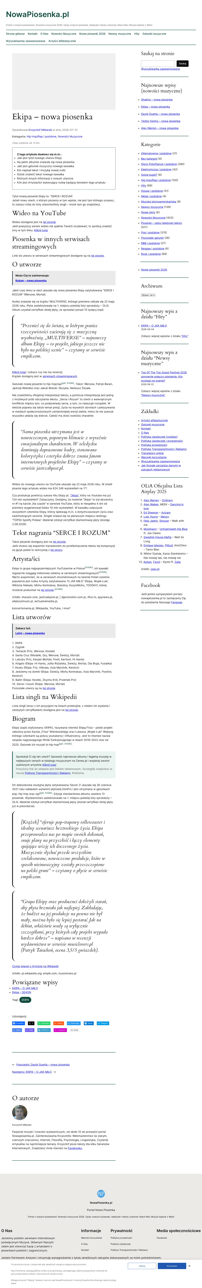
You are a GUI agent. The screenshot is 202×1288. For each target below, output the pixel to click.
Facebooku (75, 1148)
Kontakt (146, 428)
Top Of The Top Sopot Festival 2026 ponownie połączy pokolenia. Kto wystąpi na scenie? (164, 376)
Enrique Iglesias (153, 545)
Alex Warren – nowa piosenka (159, 128)
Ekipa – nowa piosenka (155, 106)
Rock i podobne (151, 254)
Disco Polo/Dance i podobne (159, 164)
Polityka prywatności (154, 445)
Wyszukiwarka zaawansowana (160, 68)
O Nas (145, 432)
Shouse (164, 520)
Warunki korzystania (153, 457)
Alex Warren (151, 500)
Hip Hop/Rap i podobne (41, 136)
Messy (165, 516)
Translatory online (152, 453)
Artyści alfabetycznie (154, 420)
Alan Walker (151, 504)
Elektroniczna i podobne (156, 169)
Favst (156, 562)
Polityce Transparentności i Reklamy (47, 773)
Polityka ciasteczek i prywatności (162, 440)
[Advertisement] (64, 83)
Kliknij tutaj (41, 230)
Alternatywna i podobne (156, 153)
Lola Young (151, 516)
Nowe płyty (148, 212)
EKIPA (25, 999)
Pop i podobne (150, 232)
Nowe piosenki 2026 (154, 269)
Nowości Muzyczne (70, 136)
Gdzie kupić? (149, 174)
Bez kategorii (149, 158)
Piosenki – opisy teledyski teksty (161, 223)
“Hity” (184, 336)
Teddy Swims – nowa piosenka (160, 121)
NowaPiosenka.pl (37, 14)
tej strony (56, 550)
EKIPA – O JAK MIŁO (25, 988)
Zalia (178, 562)
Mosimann (150, 529)
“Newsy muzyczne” (153, 395)
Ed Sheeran (151, 512)
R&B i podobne (150, 243)
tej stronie (49, 222)
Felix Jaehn (151, 520)
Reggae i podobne (152, 248)
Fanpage (176, 602)
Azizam (166, 512)
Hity (143, 185)
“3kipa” (74, 495)
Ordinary (167, 500)
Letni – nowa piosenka (30, 633)
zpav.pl (155, 569)
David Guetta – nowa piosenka (160, 114)
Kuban (148, 562)
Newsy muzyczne (152, 207)
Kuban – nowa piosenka (31, 280)
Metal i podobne (151, 196)
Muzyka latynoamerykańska (158, 201)
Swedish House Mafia (157, 537)
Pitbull (169, 545)
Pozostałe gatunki (152, 237)
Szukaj (182, 63)
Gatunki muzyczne (152, 424)
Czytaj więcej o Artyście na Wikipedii (35, 966)
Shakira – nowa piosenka (157, 99)
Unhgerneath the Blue (173, 529)
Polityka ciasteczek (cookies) (159, 436)
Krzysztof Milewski (40, 129)
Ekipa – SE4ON (21, 992)
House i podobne (152, 190)
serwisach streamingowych (60, 376)
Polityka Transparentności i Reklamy (164, 449)
